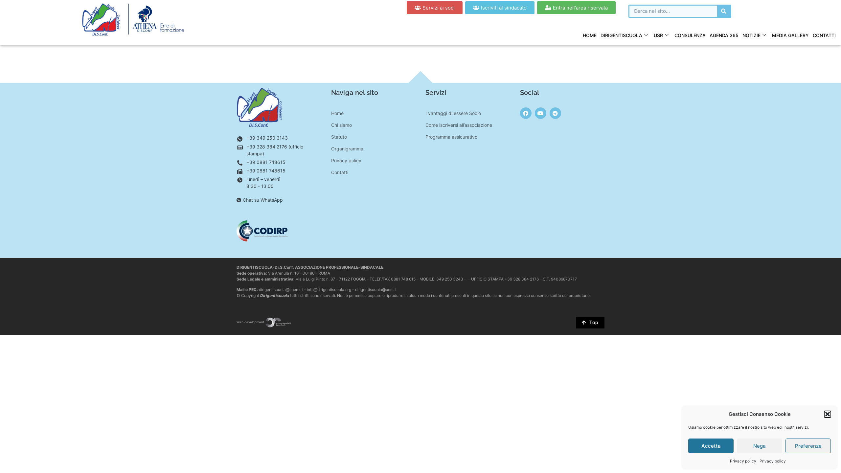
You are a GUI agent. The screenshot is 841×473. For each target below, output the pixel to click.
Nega (759, 446)
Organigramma (347, 148)
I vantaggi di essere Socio (453, 113)
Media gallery (790, 35)
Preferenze (808, 446)
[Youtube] (540, 113)
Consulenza (690, 35)
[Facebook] (526, 113)
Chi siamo (341, 125)
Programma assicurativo (451, 137)
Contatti (824, 35)
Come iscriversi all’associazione (458, 125)
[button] (827, 414)
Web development (251, 322)
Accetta (711, 446)
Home (590, 35)
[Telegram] (555, 113)
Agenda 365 (724, 35)
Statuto (339, 137)
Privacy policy (743, 461)
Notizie (751, 35)
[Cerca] (723, 11)
